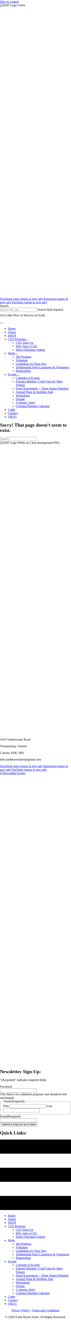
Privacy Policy (21, 1310)
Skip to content (9, 1)
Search (4, 306)
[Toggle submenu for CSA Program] (27, 340)
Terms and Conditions (45, 1310)
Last (49, 1106)
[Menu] (1, 323)
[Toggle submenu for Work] (16, 354)
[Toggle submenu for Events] (18, 375)
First (6, 1106)
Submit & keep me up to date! (19, 1124)
